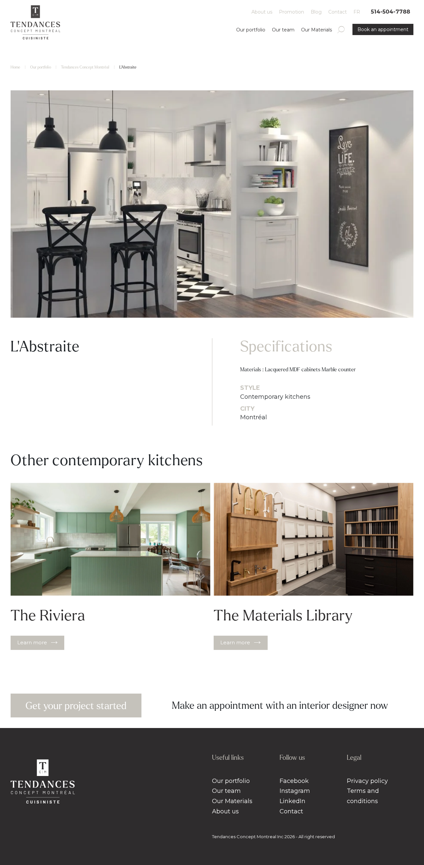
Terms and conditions (363, 796)
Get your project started (76, 706)
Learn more (32, 642)
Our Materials (316, 30)
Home (15, 67)
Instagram (295, 791)
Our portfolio (250, 30)
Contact (337, 12)
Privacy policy (367, 781)
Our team (283, 30)
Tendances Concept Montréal (85, 67)
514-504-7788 (390, 12)
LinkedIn (292, 801)
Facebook (294, 781)
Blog (316, 12)
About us (261, 12)
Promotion (291, 12)
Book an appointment (382, 29)
